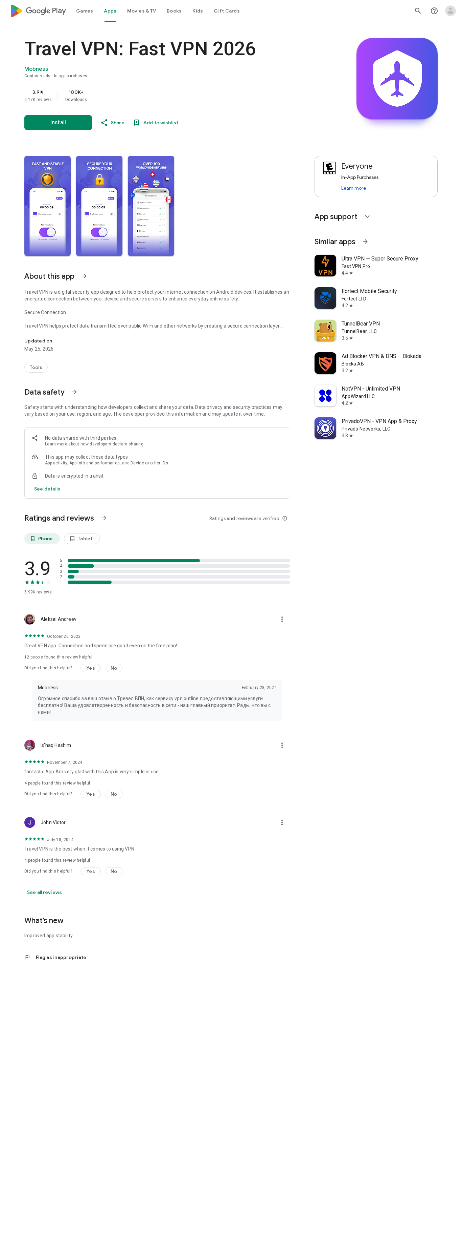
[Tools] (36, 367)
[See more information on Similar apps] (365, 241)
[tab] (84, 11)
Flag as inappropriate (55, 957)
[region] (159, 95)
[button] (47, 206)
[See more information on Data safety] (74, 392)
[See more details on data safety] (47, 489)
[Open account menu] (450, 11)
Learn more (56, 444)
